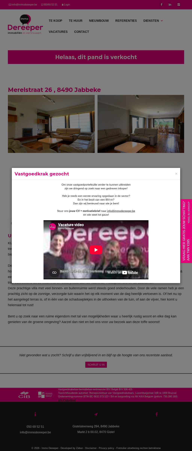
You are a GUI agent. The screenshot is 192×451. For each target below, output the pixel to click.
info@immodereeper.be (121, 210)
